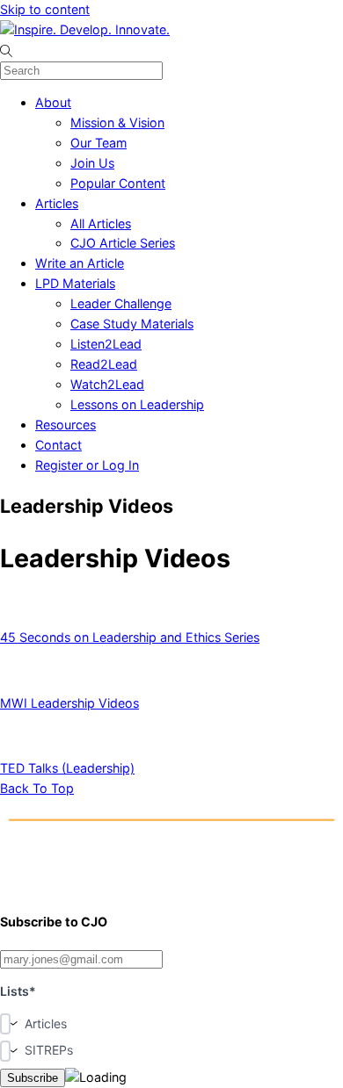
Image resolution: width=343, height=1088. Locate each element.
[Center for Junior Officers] (171, 884)
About (53, 102)
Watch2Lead (107, 384)
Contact (58, 444)
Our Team (98, 142)
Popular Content (117, 183)
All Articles (100, 223)
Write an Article (79, 263)
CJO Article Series (122, 242)
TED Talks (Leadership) (67, 767)
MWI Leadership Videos (69, 702)
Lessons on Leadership (137, 404)
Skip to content (45, 9)
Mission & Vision (117, 122)
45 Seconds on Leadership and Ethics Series (129, 637)
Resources (65, 424)
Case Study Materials (131, 323)
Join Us (92, 162)
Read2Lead (103, 364)
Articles (56, 203)
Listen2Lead (106, 343)
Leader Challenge (121, 303)
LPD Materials (75, 283)
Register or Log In (87, 465)
